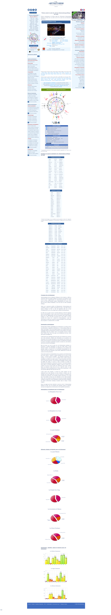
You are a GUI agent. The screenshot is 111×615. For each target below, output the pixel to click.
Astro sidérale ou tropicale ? (33, 97)
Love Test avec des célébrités (33, 76)
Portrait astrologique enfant (79, 27)
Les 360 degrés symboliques (33, 70)
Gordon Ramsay (81, 86)
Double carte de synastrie (32, 80)
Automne (82, 31)
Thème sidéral (55, 137)
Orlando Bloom (44, 72)
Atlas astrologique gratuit (32, 67)
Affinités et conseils (31, 152)
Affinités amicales (31, 77)
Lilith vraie (48, 140)
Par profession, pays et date (79, 61)
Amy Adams (82, 76)
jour (67, 85)
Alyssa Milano (56, 72)
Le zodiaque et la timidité (32, 141)
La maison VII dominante (32, 120)
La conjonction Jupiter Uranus (33, 130)
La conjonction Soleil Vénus (33, 111)
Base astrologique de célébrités (49, 82)
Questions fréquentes (39, 604)
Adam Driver (82, 80)
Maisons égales (57, 138)
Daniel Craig (59, 73)
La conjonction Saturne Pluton (33, 132)
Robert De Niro (44, 78)
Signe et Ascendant (31, 66)
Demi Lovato (82, 81)
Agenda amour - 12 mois (79, 46)
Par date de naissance (80, 63)
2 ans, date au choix (80, 34)
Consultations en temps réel (79, 54)
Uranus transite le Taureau (33, 135)
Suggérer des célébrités (80, 55)
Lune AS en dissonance (32, 110)
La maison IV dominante (32, 116)
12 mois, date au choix (80, 33)
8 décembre (58, 37)
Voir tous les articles (33, 101)
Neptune (53, 43)
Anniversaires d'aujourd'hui (79, 70)
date (64, 85)
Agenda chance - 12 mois (79, 47)
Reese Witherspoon (67, 78)
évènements (52, 84)
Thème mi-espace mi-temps (33, 83)
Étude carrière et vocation (79, 25)
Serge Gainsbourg (57, 79)
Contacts (33, 604)
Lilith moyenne (53, 140)
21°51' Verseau (65, 39)
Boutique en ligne (64, 604)
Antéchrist (49, 78)
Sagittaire (54, 42)
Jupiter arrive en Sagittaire (32, 134)
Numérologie (49, 45)
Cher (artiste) (61, 72)
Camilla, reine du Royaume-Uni (57, 78)
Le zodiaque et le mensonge (33, 142)
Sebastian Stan (81, 83)
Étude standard (81, 41)
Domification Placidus (50, 138)
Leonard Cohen (81, 84)
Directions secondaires (32, 89)
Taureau (57, 42)
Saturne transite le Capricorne (33, 137)
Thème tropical (49, 137)
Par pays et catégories (80, 68)
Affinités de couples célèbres (33, 153)
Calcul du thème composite (33, 81)
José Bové (67, 72)
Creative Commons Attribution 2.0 (56, 34)
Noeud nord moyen (56, 139)
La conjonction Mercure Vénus (33, 107)
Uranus (57, 43)
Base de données (81, 52)
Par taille (79, 65)
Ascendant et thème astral (32, 64)
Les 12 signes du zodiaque (33, 98)
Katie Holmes (48, 73)
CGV (45, 604)
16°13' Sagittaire (55, 39)
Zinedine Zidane (81, 77)
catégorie (61, 85)
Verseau (60, 42)
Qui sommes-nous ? (56, 604)
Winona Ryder (50, 72)
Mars (60, 43)
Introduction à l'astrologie (32, 94)
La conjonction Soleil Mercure (33, 108)
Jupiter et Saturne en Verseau (33, 131)
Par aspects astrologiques (79, 58)
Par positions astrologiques (79, 60)
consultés (60, 86)
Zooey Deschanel (48, 80)
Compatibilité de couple (32, 73)
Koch (62, 138)
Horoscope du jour (31, 61)
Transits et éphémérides (33, 15)
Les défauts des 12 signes (32, 145)
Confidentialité (49, 604)
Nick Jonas (51, 79)
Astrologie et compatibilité (32, 150)
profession (51, 85)
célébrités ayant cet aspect (60, 80)
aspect (54, 85)
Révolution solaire (31, 87)
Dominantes (49, 43)
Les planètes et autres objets (33, 100)
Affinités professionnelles (32, 79)
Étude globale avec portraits (79, 43)
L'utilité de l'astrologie (32, 95)
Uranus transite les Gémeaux (33, 127)
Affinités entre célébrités (32, 74)
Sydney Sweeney (44, 79)
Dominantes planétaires (80, 71)
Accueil (29, 604)
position (57, 85)
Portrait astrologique (80, 24)
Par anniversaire (78, 64)
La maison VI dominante (32, 119)
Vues (50, 46)
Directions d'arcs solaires (32, 90)
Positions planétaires (80, 73)
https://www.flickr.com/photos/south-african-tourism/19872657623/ (55, 33)
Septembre (82, 30)
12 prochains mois (81, 37)
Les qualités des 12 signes (33, 144)
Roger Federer (53, 73)
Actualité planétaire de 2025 (33, 128)
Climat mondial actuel (32, 125)
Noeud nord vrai (49, 139)
